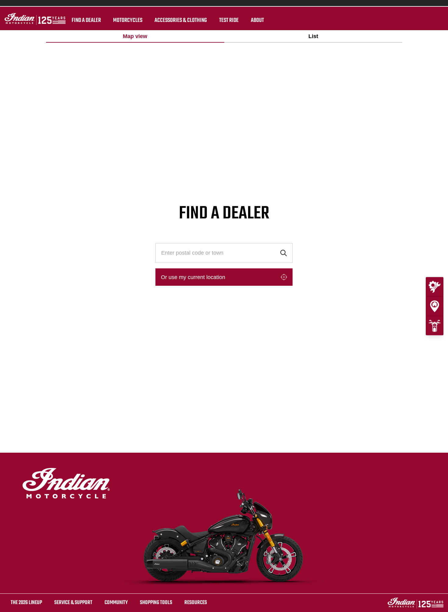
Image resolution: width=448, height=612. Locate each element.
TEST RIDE (229, 20)
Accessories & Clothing (181, 20)
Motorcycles (127, 20)
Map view (135, 36)
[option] (135, 36)
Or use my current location (193, 277)
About (257, 20)
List (313, 36)
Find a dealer (86, 20)
